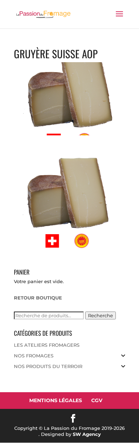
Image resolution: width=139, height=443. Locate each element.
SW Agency (87, 434)
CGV (96, 400)
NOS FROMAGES (33, 355)
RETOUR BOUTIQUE (38, 298)
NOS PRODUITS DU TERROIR (48, 366)
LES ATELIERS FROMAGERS (46, 345)
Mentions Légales (55, 400)
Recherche (100, 315)
